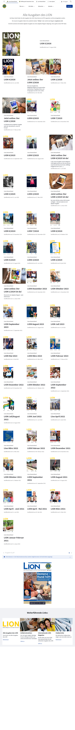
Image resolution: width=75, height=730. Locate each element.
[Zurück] (3, 552)
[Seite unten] (39, 603)
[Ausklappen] (43, 603)
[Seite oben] (37, 603)
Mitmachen (40, 6)
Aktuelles (50, 6)
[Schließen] (70, 557)
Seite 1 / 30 (32, 603)
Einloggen (65, 1)
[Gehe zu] (4, 6)
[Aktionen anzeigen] (71, 553)
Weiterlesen (6, 639)
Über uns (22, 6)
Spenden (69, 6)
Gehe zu (22, 641)
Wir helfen (31, 6)
